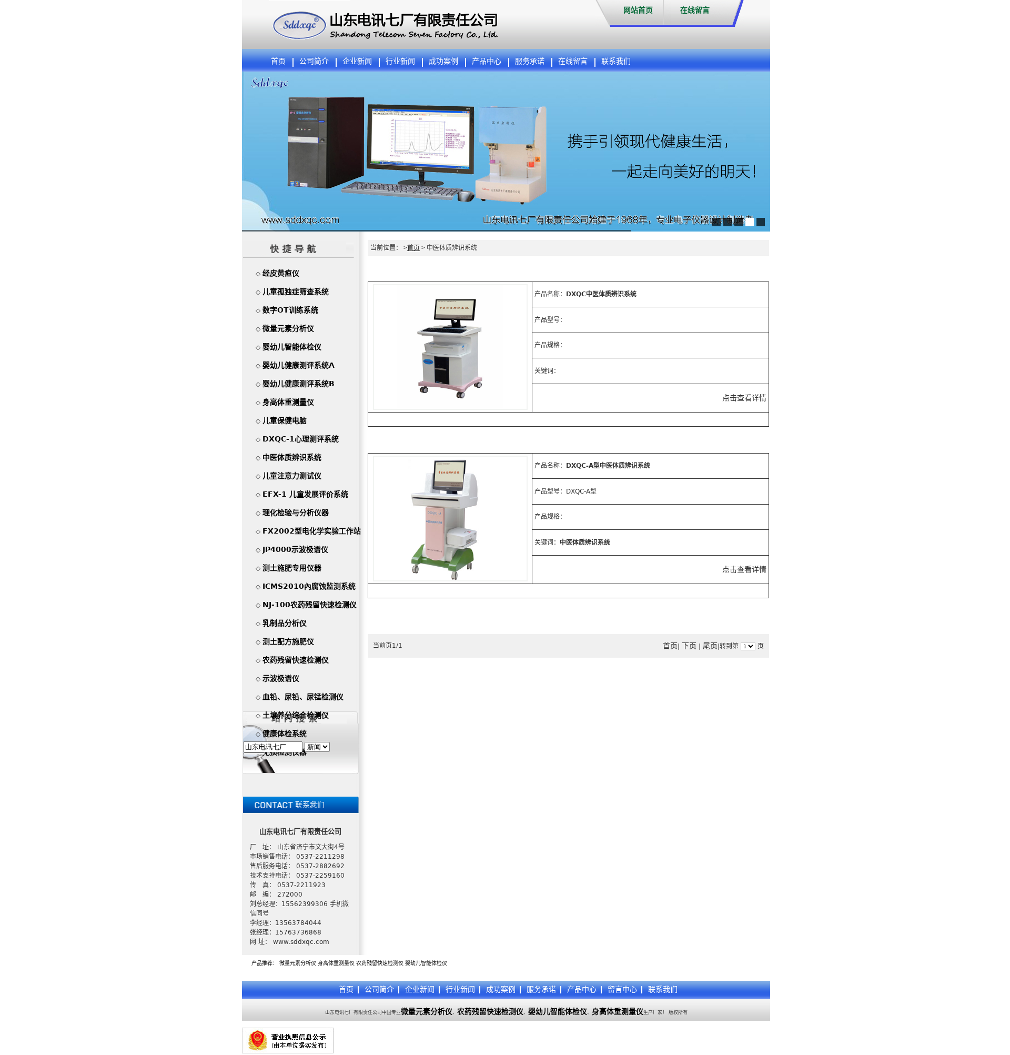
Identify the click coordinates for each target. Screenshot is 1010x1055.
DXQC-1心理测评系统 (300, 439)
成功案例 (443, 61)
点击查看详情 (744, 398)
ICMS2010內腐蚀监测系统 (309, 586)
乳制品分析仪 (284, 623)
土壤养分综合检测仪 (295, 715)
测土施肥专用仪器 (291, 568)
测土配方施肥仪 (288, 641)
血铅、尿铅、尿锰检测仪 (303, 696)
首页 (278, 61)
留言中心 (622, 989)
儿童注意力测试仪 (291, 475)
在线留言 (695, 10)
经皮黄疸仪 (280, 273)
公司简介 (314, 61)
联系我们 (616, 61)
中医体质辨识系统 (291, 457)
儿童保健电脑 (284, 420)
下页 (689, 645)
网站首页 (638, 10)
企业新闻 (357, 61)
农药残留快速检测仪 (295, 660)
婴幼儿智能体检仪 (291, 347)
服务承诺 (529, 61)
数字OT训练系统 (290, 310)
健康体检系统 (284, 733)
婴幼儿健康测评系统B (298, 383)
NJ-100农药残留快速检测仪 (309, 604)
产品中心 (486, 61)
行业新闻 (400, 61)
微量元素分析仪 (288, 328)
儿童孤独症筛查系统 (295, 291)
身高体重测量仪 (288, 402)
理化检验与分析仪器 (295, 512)
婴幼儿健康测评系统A (298, 365)
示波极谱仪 (280, 678)
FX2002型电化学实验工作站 (311, 531)
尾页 (710, 645)
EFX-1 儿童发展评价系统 (305, 494)
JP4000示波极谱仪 (295, 549)
